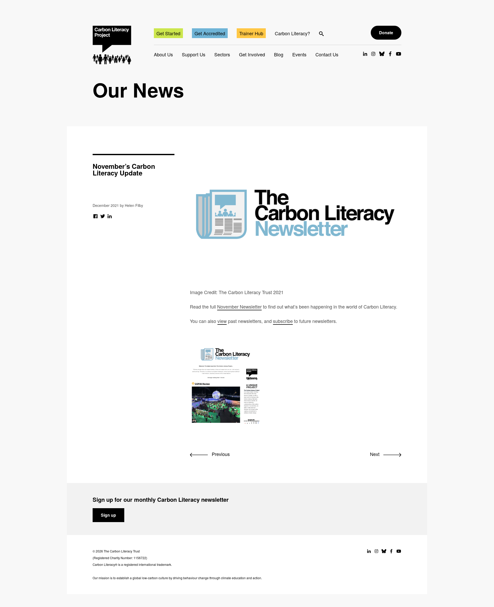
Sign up (108, 515)
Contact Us (326, 54)
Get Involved (252, 54)
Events (299, 54)
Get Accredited (210, 33)
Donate (386, 33)
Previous (220, 454)
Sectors (222, 54)
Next (375, 454)
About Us (163, 54)
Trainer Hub (251, 33)
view (222, 321)
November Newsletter (239, 306)
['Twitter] (103, 216)
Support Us (193, 54)
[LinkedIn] (110, 216)
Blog (278, 54)
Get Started (168, 33)
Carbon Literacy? (292, 33)
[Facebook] (96, 216)
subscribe (283, 321)
